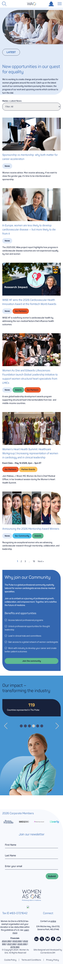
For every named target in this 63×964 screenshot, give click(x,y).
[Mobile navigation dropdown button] (59, 3)
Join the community (31, 661)
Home (5, 101)
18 (34, 561)
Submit (52, 876)
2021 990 (11, 944)
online (53, 921)
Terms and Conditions (31, 960)
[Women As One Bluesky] (47, 939)
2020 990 (22, 944)
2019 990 (14, 947)
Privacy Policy (52, 960)
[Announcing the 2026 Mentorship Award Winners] (31, 508)
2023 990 (17, 941)
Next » (41, 561)
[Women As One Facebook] (53, 939)
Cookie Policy (10, 960)
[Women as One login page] (51, 3)
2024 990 (6, 941)
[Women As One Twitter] (42, 939)
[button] (6, 726)
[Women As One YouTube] (58, 939)
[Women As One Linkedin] (36, 939)
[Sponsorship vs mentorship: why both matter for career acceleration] (31, 134)
